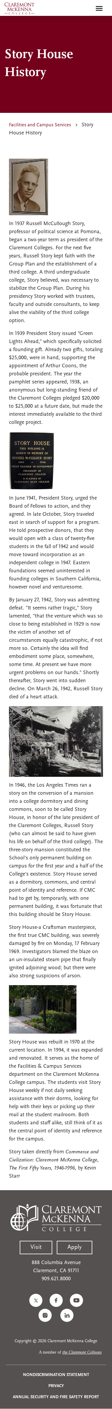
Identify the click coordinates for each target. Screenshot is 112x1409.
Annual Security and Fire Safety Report (56, 1397)
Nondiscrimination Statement (56, 1375)
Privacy (56, 1386)
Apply (74, 1247)
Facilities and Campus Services (40, 125)
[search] (86, 8)
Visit (36, 1247)
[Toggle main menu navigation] (99, 8)
